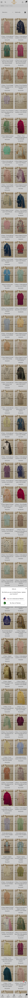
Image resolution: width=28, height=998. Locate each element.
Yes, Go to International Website (15, 598)
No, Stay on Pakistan (15, 603)
